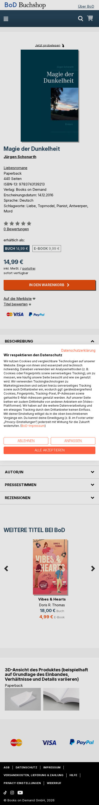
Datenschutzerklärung (78, 350)
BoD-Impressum (33, 426)
